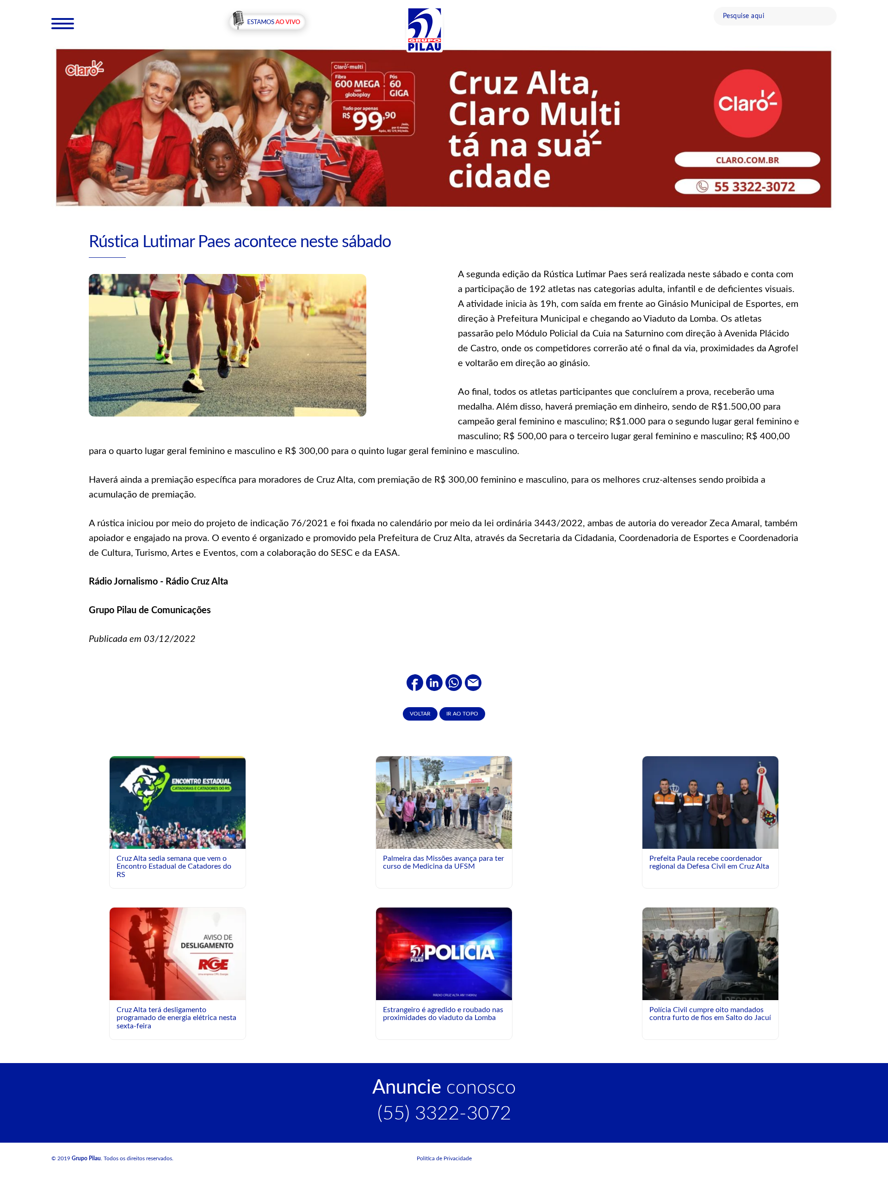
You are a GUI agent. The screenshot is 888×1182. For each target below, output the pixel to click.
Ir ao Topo (462, 713)
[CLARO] (444, 128)
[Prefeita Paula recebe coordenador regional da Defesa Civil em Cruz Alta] (710, 802)
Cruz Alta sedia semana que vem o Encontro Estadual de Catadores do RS (174, 866)
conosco (444, 1087)
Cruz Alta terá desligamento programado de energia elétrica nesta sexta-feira (176, 1018)
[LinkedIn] (434, 682)
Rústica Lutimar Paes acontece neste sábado (240, 242)
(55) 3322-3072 (444, 1113)
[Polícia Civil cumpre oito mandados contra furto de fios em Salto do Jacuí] (710, 970)
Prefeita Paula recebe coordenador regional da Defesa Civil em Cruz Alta (709, 863)
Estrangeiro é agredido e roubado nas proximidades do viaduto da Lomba (443, 1014)
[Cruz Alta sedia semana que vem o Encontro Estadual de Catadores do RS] (178, 840)
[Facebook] (415, 682)
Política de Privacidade (444, 1158)
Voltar (420, 713)
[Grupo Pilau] (424, 29)
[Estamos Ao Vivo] (267, 22)
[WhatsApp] (453, 682)
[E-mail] (473, 682)
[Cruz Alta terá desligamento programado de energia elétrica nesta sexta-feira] (178, 953)
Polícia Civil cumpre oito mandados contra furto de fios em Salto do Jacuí (710, 1014)
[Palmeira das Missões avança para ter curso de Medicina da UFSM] (444, 806)
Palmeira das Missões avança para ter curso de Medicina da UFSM (443, 863)
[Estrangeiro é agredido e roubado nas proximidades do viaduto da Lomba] (444, 953)
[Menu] (62, 23)
